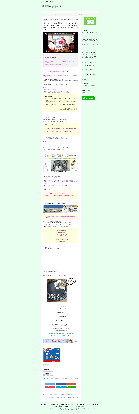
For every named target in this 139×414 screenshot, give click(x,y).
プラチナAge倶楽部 (63, 378)
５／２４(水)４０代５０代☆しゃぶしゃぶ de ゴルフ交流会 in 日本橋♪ (59, 394)
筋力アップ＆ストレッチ (71, 378)
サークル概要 (54, 14)
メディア (45, 14)
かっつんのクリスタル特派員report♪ (54, 378)
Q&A (71, 14)
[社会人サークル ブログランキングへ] (46, 373)
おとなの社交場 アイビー (48, 2)
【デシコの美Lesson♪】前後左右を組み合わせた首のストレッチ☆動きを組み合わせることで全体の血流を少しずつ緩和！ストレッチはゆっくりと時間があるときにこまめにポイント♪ (62, 397)
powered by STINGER (79, 412)
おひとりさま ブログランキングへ (48, 371)
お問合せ (80, 14)
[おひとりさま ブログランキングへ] (46, 369)
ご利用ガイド (63, 14)
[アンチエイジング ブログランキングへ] (46, 365)
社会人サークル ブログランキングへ (48, 375)
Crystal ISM (46, 378)
